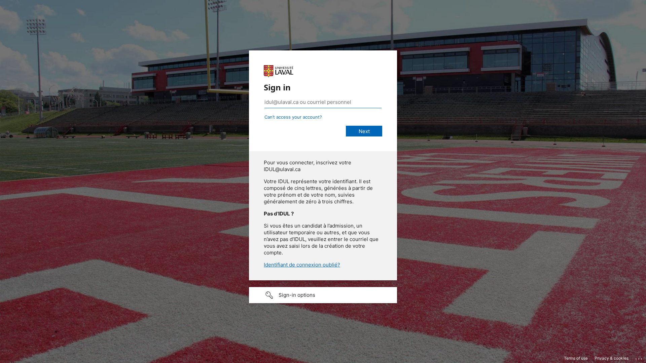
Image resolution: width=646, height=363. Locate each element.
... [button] (639, 357)
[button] (323, 295)
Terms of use (576, 358)
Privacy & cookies (612, 358)
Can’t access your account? (293, 117)
